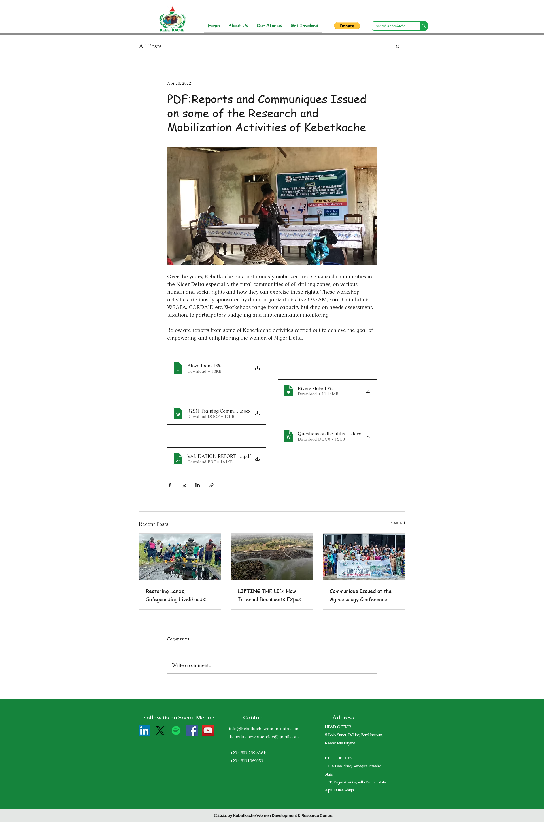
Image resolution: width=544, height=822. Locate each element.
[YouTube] (208, 730)
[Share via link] (211, 485)
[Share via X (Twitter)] (183, 485)
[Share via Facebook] (170, 485)
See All (398, 523)
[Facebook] (192, 730)
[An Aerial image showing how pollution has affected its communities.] (272, 557)
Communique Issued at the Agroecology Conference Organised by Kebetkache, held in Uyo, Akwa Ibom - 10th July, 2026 (361, 595)
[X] (160, 730)
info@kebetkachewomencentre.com (264, 728)
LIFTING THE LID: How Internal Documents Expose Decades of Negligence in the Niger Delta (271, 595)
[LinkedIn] (144, 730)
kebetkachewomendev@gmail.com (264, 736)
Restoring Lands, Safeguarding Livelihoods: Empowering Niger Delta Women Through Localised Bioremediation (177, 595)
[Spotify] (176, 730)
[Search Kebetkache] (423, 26)
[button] (347, 25)
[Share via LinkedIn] (197, 485)
